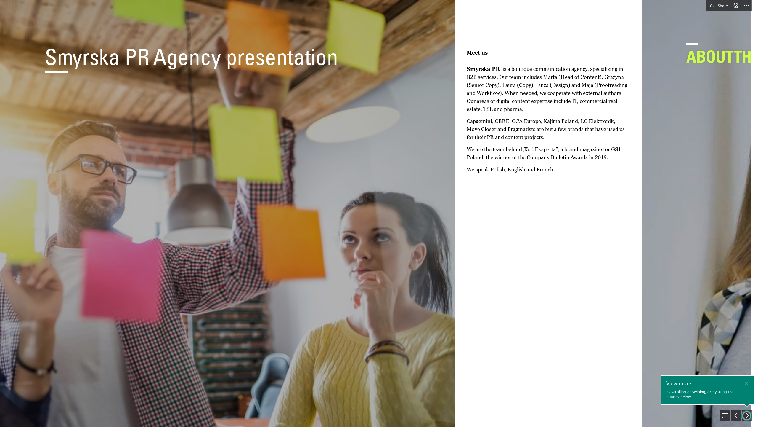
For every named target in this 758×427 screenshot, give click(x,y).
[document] (379, 213)
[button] (718, 5)
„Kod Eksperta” (540, 149)
